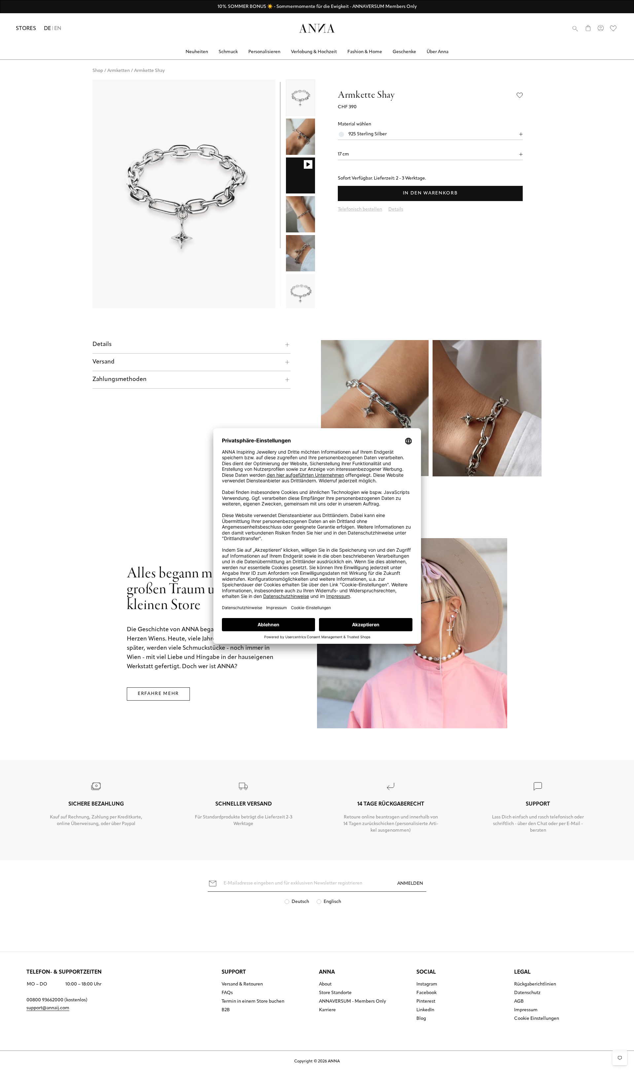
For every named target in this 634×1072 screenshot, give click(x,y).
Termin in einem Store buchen (253, 1001)
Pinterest (425, 1001)
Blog (421, 1019)
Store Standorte (335, 993)
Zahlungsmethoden (119, 380)
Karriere (327, 1010)
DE (47, 28)
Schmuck (228, 52)
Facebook (426, 993)
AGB (519, 1001)
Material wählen (354, 124)
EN (58, 28)
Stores (26, 28)
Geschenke (404, 52)
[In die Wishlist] (520, 95)
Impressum (526, 1010)
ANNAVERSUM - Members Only (352, 1001)
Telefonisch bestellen (360, 209)
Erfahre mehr (158, 693)
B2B (226, 1010)
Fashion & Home (364, 52)
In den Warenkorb (430, 193)
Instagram (426, 984)
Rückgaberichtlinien (535, 984)
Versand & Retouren (242, 984)
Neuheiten (197, 52)
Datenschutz (527, 993)
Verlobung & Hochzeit (314, 52)
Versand (103, 362)
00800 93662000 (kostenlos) (57, 1000)
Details (102, 345)
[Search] (575, 28)
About (325, 984)
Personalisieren (264, 52)
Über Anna (437, 52)
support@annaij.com (47, 1008)
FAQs (227, 993)
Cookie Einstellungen (536, 1019)
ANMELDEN (410, 883)
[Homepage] (317, 28)
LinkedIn (425, 1010)
